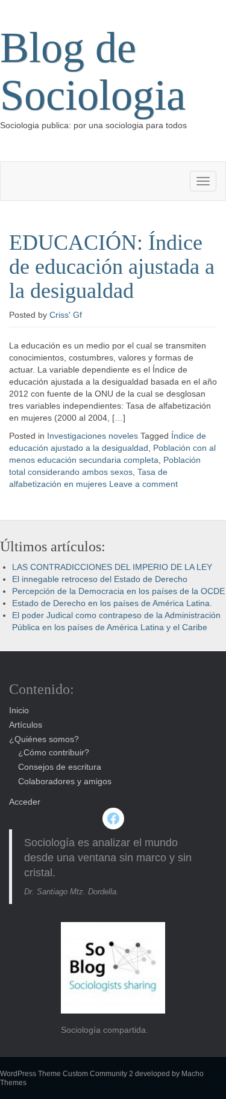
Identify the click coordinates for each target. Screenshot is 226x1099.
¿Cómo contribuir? (53, 752)
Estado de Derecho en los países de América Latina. (112, 603)
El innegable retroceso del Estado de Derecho (99, 579)
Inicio (19, 710)
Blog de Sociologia (93, 71)
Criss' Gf (65, 315)
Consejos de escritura (59, 767)
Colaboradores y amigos (64, 781)
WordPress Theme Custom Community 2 (66, 1074)
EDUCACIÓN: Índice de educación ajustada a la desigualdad (112, 266)
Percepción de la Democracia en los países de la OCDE (118, 591)
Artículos (25, 724)
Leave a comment (143, 484)
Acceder (24, 801)
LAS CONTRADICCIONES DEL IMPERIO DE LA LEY (112, 567)
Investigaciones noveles (92, 436)
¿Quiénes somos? (44, 739)
